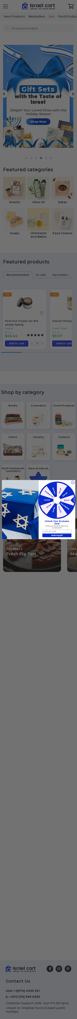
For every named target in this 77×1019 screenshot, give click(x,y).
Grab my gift (56, 535)
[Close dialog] (72, 482)
